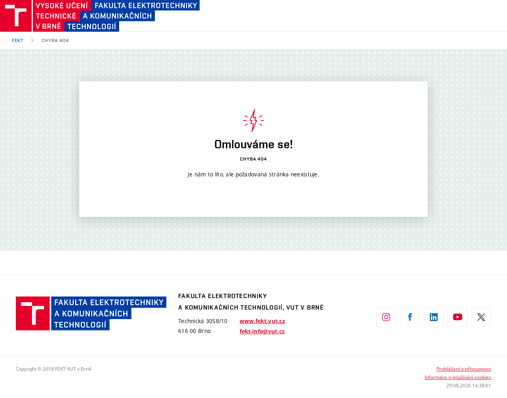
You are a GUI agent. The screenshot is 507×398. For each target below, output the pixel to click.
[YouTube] (457, 317)
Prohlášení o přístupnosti (463, 368)
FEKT (17, 40)
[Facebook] (410, 317)
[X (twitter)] (481, 317)
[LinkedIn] (434, 317)
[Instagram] (386, 317)
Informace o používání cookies (458, 377)
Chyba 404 (55, 40)
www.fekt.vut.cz (262, 321)
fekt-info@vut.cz (262, 331)
